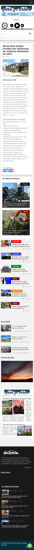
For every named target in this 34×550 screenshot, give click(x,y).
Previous (3, 17)
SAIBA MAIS (28, 467)
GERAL (25, 211)
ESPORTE (16, 266)
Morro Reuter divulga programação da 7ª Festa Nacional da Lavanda (15, 231)
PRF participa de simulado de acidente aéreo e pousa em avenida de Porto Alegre (15, 204)
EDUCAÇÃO (16, 291)
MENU (17, 20)
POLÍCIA (25, 184)
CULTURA (16, 241)
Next (31, 17)
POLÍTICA (16, 254)
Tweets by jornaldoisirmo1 (9, 532)
